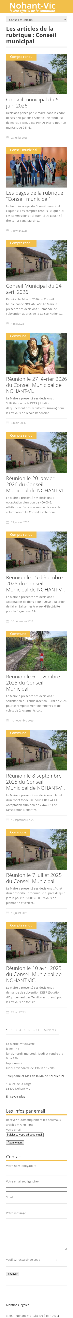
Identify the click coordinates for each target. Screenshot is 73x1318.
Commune (18, 336)
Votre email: (14, 1129)
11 (37, 1030)
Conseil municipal (23, 150)
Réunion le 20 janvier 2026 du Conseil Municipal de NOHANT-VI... (36, 484)
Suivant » (50, 1030)
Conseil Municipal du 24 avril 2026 (33, 288)
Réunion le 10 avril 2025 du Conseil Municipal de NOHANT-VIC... (34, 974)
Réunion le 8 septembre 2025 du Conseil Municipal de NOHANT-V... (35, 781)
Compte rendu (21, 56)
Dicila (55, 1316)
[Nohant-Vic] (36, 11)
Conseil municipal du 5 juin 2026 (32, 102)
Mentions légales (17, 1305)
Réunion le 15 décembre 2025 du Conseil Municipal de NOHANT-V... (35, 583)
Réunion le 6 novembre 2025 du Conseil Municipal (33, 682)
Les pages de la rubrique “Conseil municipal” (34, 195)
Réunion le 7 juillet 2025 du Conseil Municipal (34, 877)
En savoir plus (15, 1096)
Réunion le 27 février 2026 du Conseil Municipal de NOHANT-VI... (36, 384)
